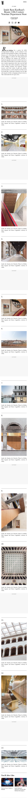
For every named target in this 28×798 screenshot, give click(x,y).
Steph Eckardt (14, 18)
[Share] (9, 23)
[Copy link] (16, 23)
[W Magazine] (2, 3)
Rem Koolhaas (7, 50)
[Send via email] (19, 23)
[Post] (12, 23)
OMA (7, 57)
